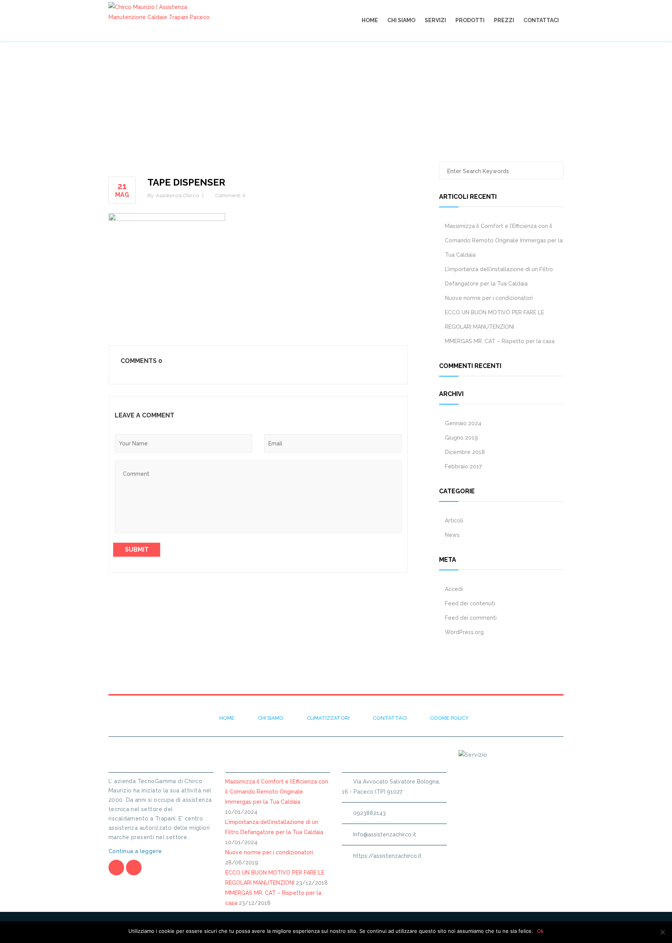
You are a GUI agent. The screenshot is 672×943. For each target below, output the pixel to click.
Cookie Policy (449, 718)
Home (370, 20)
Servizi (435, 20)
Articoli (454, 520)
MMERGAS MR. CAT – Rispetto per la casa (500, 341)
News (452, 535)
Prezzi (504, 20)
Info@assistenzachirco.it (384, 834)
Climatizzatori (328, 718)
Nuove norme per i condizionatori (489, 298)
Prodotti (470, 20)
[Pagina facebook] (116, 867)
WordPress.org (464, 632)
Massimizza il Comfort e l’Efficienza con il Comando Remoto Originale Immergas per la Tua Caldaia (504, 240)
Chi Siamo (401, 20)
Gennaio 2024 (463, 423)
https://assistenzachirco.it (387, 856)
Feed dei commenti (471, 618)
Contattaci (541, 20)
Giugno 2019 (461, 438)
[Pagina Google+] (134, 867)
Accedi (454, 589)
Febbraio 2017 (463, 466)
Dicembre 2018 (465, 452)
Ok (540, 931)
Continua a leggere (136, 851)
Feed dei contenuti (470, 603)
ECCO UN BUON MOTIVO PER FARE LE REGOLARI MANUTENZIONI (494, 319)
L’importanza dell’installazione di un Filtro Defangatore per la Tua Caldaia (499, 276)
